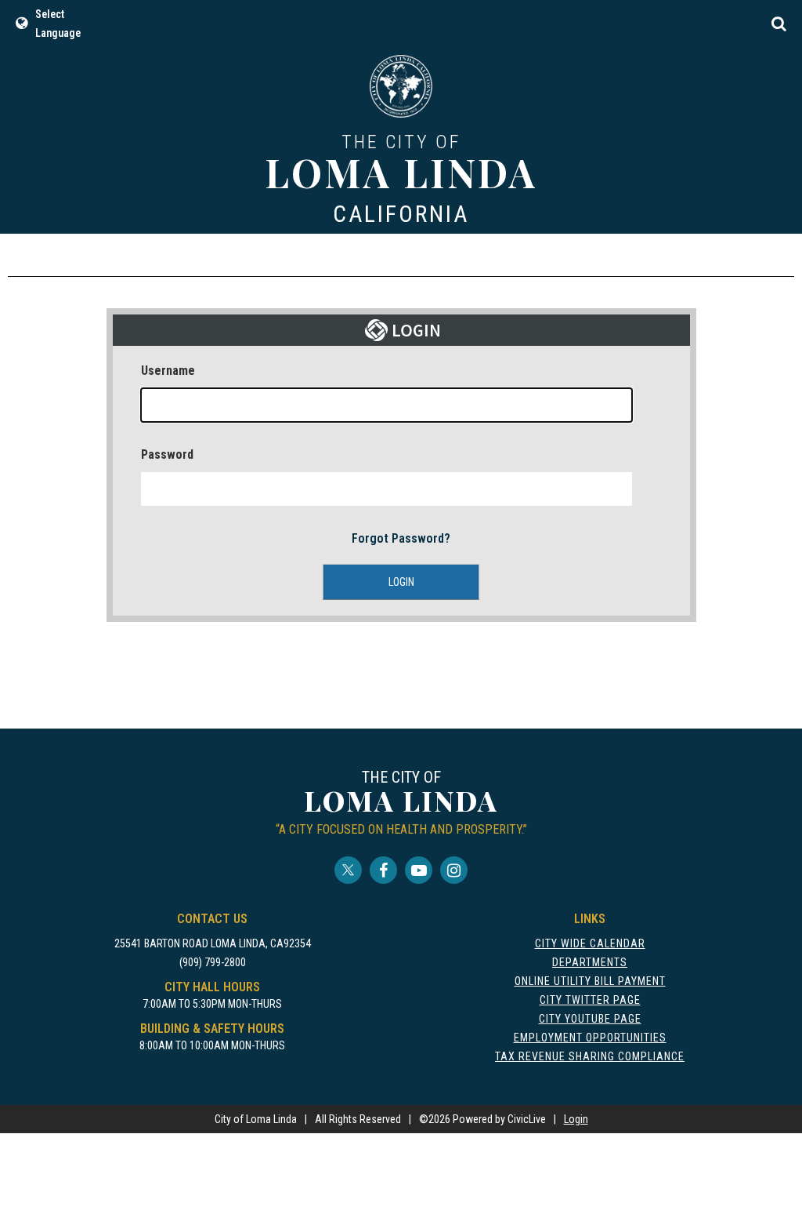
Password (167, 454)
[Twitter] (348, 870)
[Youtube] (418, 870)
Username (168, 370)
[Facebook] (383, 870)
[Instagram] (454, 870)
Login (576, 1119)
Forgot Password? (401, 538)
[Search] (778, 23)
